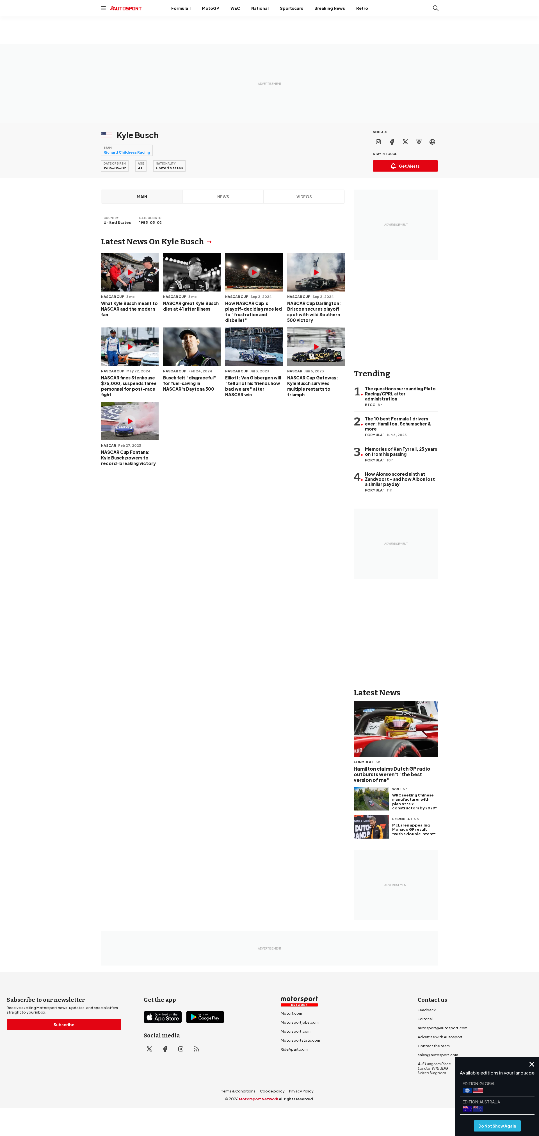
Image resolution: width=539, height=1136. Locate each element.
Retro (362, 8)
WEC (235, 8)
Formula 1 (181, 8)
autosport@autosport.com (442, 1028)
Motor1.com (291, 1013)
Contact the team (434, 1046)
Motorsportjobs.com (300, 1022)
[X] (405, 141)
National (260, 8)
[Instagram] (378, 141)
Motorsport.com (295, 1031)
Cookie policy (272, 1091)
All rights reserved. (296, 1099)
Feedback (427, 1010)
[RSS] (196, 1049)
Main (142, 196)
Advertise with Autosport (440, 1037)
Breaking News (329, 8)
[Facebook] (392, 141)
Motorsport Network (258, 1099)
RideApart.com (294, 1049)
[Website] (432, 141)
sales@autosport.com (438, 1055)
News (223, 196)
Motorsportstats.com (300, 1040)
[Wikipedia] (418, 141)
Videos (304, 196)
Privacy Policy (301, 1091)
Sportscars (291, 8)
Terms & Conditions (238, 1091)
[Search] (435, 8)
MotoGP (210, 8)
